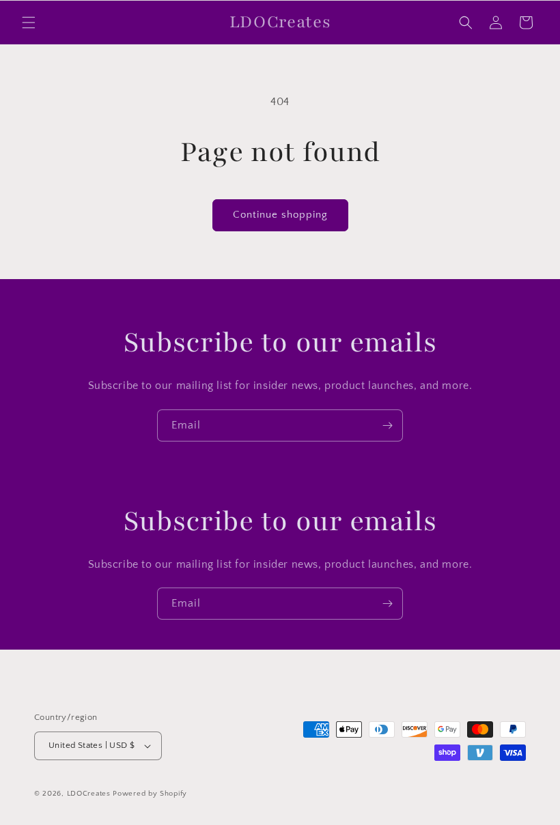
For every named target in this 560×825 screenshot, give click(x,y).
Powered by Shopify (150, 794)
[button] (29, 23)
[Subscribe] (387, 425)
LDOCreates (89, 794)
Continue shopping (280, 214)
